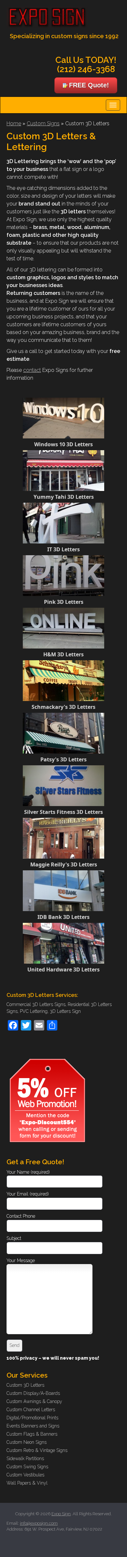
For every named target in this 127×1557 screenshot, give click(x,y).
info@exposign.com (39, 1523)
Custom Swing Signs (27, 1466)
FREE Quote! (89, 85)
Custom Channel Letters (31, 1409)
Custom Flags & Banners (32, 1434)
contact (32, 370)
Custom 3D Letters (25, 1385)
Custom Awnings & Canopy (34, 1401)
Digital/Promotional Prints (32, 1417)
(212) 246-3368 (86, 69)
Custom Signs (43, 123)
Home (14, 123)
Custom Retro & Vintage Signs (37, 1450)
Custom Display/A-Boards (33, 1393)
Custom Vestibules (25, 1474)
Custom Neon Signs (27, 1442)
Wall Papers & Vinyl (27, 1483)
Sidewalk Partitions (25, 1458)
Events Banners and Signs (33, 1425)
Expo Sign (61, 1513)
